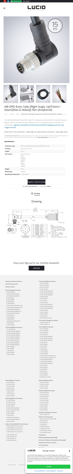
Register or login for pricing (36, 182)
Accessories (11, 114)
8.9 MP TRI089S (44, 344)
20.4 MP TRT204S (44, 285)
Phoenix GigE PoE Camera (13, 290)
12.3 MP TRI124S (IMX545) (46, 336)
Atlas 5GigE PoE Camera (12, 380)
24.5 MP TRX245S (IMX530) (13, 331)
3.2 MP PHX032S (10, 315)
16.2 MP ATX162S (44, 404)
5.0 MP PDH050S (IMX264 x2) (13, 311)
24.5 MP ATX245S (44, 400)
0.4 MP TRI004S (44, 375)
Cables (17, 114)
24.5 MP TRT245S (44, 283)
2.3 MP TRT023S (44, 314)
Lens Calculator (43, 445)
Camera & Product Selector (13, 281)
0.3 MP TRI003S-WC (11, 440)
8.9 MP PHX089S (10, 300)
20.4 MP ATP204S (10, 402)
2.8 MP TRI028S (44, 367)
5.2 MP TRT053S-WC (11, 434)
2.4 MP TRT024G (44, 312)
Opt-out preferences (39, 471)
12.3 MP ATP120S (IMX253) (12, 410)
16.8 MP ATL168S (10, 386)
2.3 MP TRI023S (43, 369)
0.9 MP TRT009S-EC (45, 322)
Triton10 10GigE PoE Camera (13, 327)
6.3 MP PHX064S (10, 303)
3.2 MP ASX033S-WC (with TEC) (14, 428)
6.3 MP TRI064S (44, 350)
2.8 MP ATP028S (10, 421)
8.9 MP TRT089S (44, 297)
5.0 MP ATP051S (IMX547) (12, 417)
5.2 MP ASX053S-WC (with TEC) (14, 426)
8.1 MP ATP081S (10, 414)
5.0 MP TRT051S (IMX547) (46, 304)
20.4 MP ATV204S (44, 384)
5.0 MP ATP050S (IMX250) (13, 419)
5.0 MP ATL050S (10, 394)
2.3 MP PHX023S (10, 319)
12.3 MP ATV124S (44, 388)
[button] (69, 451)
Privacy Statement (51, 471)
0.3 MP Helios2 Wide (45, 428)
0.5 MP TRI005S (44, 373)
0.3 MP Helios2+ (44, 423)
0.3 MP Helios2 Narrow (45, 432)
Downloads (42, 435)
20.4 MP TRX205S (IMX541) (13, 337)
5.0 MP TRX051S (10, 352)
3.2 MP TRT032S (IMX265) (46, 308)
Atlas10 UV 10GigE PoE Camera (48, 412)
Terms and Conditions (43, 137)
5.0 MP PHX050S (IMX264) (13, 313)
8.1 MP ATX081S (43, 408)
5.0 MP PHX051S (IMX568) (12, 309)
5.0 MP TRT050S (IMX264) (46, 306)
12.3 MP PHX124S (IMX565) (12, 294)
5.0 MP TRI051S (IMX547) (46, 361)
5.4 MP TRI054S (44, 354)
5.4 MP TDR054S (44, 352)
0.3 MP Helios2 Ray (44, 426)
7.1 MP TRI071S (43, 348)
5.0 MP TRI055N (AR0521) (46, 359)
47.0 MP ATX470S (44, 394)
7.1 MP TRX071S (10, 350)
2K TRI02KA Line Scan (45, 377)
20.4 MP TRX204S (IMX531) (13, 335)
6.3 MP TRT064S (44, 302)
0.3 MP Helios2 (43, 424)
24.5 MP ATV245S (44, 382)
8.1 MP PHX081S (10, 302)
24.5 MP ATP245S (10, 400)
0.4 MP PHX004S (10, 325)
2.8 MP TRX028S (10, 354)
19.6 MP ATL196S (10, 384)
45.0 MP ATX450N (44, 396)
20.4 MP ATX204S (44, 402)
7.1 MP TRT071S (43, 300)
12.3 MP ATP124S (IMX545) (12, 408)
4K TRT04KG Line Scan (46, 318)
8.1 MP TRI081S (43, 346)
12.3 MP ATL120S (10, 388)
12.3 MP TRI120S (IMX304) (46, 340)
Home (5, 114)
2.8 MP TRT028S (44, 310)
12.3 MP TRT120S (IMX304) (46, 295)
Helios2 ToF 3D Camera (46, 417)
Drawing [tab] (37, 193)
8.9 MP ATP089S (10, 412)
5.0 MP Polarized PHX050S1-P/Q (14, 305)
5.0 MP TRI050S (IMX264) (46, 363)
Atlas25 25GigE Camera (46, 380)
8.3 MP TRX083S (10, 346)
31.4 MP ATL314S (10, 382)
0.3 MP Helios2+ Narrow (46, 430)
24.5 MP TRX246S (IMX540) (13, 333)
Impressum (60, 471)
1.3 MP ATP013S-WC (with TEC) (14, 430)
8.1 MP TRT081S (43, 298)
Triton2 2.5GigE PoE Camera (47, 281)
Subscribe (36, 268)
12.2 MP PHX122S (10, 298)
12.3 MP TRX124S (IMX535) (12, 343)
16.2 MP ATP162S (10, 406)
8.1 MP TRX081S (10, 348)
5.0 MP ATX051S (44, 410)
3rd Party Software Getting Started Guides (52, 440)
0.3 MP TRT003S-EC (45, 324)
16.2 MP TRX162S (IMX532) (12, 339)
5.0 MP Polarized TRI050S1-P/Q (48, 356)
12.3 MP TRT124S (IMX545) (46, 293)
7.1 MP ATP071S (10, 415)
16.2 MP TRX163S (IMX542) (12, 341)
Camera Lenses (10, 287)
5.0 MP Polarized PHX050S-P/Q (14, 307)
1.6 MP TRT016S (43, 316)
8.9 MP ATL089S (10, 390)
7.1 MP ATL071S (10, 392)
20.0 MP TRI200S (44, 332)
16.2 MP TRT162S (44, 289)
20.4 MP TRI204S (44, 330)
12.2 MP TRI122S (43, 342)
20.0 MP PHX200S (10, 292)
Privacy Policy (12, 465)
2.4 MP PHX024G (10, 317)
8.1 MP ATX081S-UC (45, 414)
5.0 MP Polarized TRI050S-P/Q (47, 357)
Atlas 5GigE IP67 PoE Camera (14, 398)
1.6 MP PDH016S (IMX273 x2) (13, 321)
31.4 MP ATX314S (44, 398)
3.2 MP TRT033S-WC (11, 436)
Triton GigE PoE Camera (46, 327)
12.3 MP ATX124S (44, 406)
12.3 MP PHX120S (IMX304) (12, 296)
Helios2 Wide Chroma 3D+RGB (48, 419)
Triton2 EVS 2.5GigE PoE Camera (48, 320)
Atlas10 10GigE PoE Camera (47, 390)
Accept (48, 466)
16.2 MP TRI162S (44, 334)
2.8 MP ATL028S (10, 396)
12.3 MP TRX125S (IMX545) (12, 344)
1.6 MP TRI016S (43, 371)
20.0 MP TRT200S (44, 287)
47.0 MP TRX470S (10, 329)
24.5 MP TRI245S (44, 329)
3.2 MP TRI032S (43, 365)
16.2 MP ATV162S (44, 386)
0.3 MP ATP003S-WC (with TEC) (14, 431)
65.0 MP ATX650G (44, 392)
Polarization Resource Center (48, 442)
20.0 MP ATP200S (10, 404)
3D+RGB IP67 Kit (44, 421)
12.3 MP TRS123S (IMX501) (46, 338)
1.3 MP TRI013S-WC (11, 438)
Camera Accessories (11, 284)
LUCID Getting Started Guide (47, 437)
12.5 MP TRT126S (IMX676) (46, 291)
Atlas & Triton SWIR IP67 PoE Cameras (16, 424)
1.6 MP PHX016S (10, 323)
